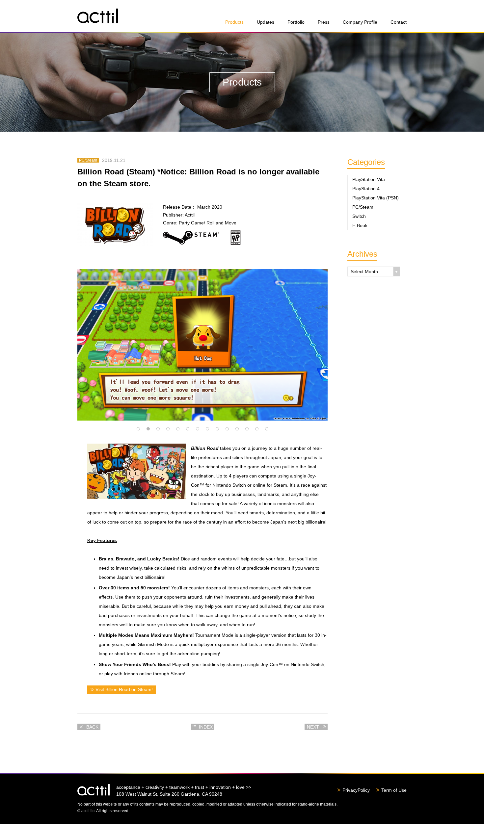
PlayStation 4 (366, 188)
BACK (92, 727)
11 (237, 428)
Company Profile (360, 22)
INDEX (206, 727)
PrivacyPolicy (356, 790)
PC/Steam (362, 207)
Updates (265, 22)
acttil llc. (93, 790)
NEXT (313, 727)
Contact (398, 22)
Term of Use (394, 790)
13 (256, 428)
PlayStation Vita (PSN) (375, 197)
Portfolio (296, 22)
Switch (359, 216)
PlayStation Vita (368, 179)
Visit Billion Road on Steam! (124, 689)
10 (227, 428)
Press (324, 22)
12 (247, 428)
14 (266, 428)
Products (234, 22)
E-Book (359, 225)
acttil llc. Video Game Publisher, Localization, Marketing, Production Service (97, 16)
